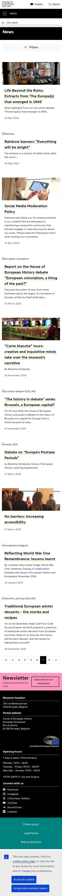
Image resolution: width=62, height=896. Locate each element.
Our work (12, 22)
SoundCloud (14, 807)
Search (56, 4)
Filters (33, 47)
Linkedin (12, 812)
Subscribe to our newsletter (43, 682)
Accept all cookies (24, 879)
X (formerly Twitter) (18, 798)
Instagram (13, 794)
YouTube (12, 803)
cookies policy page (24, 861)
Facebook (12, 790)
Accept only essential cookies (30, 888)
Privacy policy (31, 824)
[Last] (55, 660)
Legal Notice (31, 833)
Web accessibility (31, 842)
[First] (6, 660)
